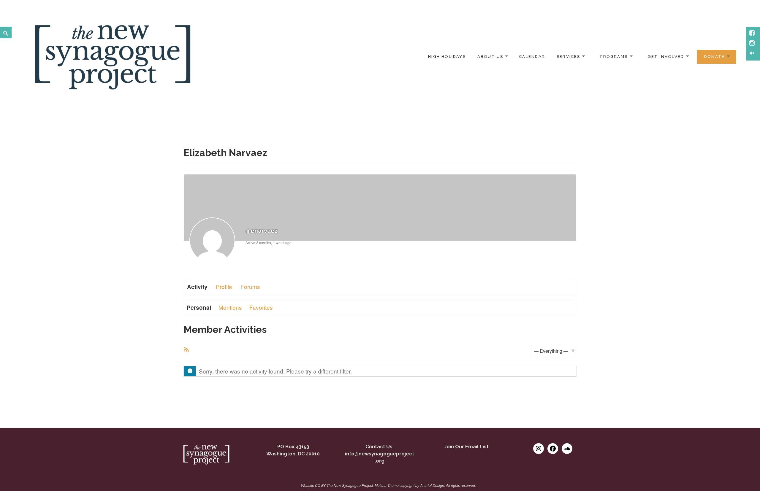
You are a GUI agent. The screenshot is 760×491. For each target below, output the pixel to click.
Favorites (261, 307)
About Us (490, 56)
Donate (714, 56)
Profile (224, 286)
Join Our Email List (466, 446)
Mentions (230, 307)
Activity (197, 287)
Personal (199, 308)
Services (568, 56)
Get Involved (666, 56)
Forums (250, 286)
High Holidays (447, 56)
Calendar (532, 56)
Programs (614, 56)
